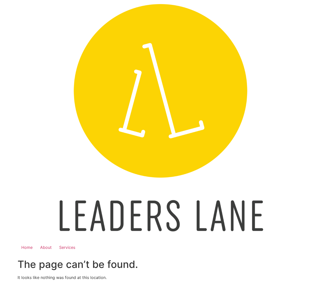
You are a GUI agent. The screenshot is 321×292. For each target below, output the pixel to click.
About (46, 247)
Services (67, 247)
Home (27, 247)
